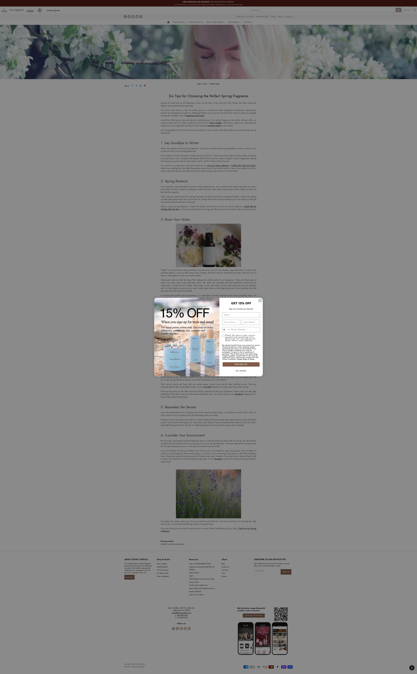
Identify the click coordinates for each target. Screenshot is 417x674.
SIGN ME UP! (241, 364)
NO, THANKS (241, 371)
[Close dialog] (260, 300)
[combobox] (226, 329)
